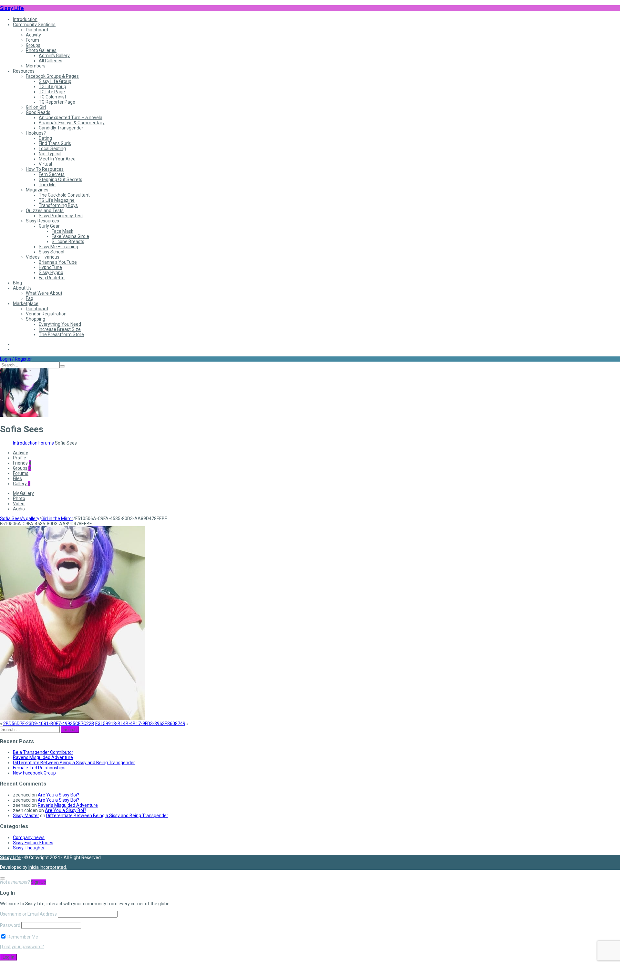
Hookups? (36, 133)
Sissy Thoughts (28, 847)
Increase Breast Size (60, 329)
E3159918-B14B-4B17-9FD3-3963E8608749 (140, 723)
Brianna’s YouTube (58, 262)
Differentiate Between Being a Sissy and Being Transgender (74, 762)
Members (36, 65)
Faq (29, 298)
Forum (32, 40)
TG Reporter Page (57, 102)
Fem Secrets (52, 174)
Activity (33, 34)
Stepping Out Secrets (60, 179)
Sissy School (51, 251)
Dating (45, 138)
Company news (29, 837)
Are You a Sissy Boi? (58, 794)
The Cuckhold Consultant (64, 195)
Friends (22, 463)
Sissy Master (26, 815)
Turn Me (47, 184)
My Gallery (23, 493)
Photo (19, 498)
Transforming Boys (58, 205)
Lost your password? (23, 946)
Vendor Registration (46, 313)
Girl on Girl (36, 107)
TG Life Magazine (57, 200)
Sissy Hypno (51, 272)
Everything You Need (60, 324)
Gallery (21, 483)
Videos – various (42, 257)
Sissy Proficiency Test (61, 215)
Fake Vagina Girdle (70, 236)
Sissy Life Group (55, 81)
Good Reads (38, 112)
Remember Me (22, 936)
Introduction (25, 19)
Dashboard (37, 29)
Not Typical (50, 153)
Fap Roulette (52, 277)
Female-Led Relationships (39, 767)
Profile (19, 457)
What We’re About (44, 293)
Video (19, 503)
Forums (46, 443)
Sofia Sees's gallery (19, 518)
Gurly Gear (49, 226)
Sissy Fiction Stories (33, 842)
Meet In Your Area (57, 158)
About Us (22, 288)
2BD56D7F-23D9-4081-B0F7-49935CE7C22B (48, 723)
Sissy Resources (42, 220)
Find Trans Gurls (55, 143)
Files (17, 478)
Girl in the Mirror (57, 518)
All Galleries (50, 60)
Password (10, 925)
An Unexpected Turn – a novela (70, 117)
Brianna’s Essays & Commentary (72, 122)
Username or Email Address (28, 914)
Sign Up (38, 882)
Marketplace (25, 303)
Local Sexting (52, 148)
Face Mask (62, 231)
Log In (8, 957)
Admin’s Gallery (54, 55)
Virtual (45, 164)
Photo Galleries (41, 50)
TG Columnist (52, 96)
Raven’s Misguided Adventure (43, 757)
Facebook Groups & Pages (52, 76)
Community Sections (34, 24)
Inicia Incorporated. (47, 867)
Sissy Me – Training (58, 246)
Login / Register (16, 359)
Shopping (35, 319)
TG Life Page (52, 91)
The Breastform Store (61, 334)
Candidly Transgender (61, 127)
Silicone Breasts (68, 241)
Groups (33, 45)
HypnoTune (50, 267)
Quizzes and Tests (45, 210)
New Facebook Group (34, 772)
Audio (19, 508)
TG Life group (52, 86)
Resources (24, 71)
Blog (17, 282)
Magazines (37, 189)
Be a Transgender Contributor (43, 752)
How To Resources (45, 169)
